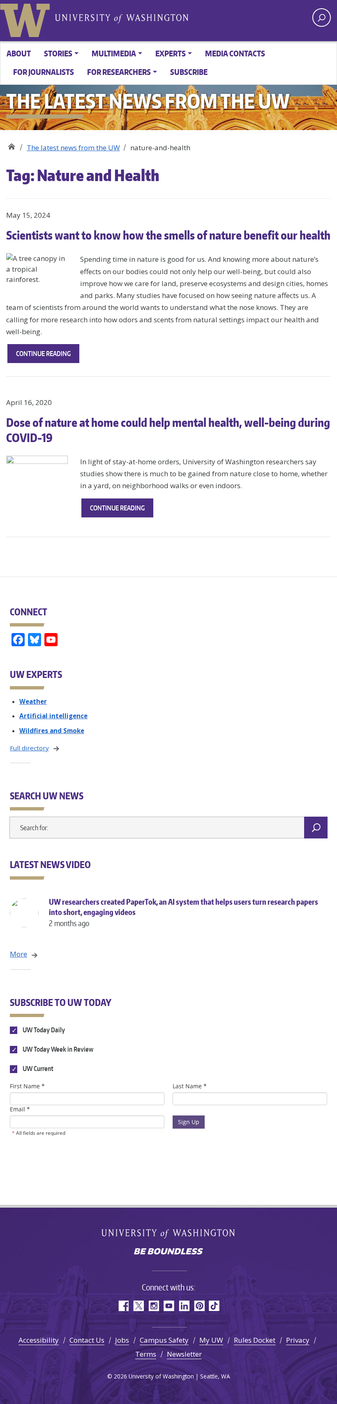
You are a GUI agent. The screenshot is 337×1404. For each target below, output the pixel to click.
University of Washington (26, 18)
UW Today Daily (43, 1030)
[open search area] (321, 17)
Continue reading (47, 356)
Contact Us (86, 1340)
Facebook (123, 1305)
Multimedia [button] (114, 53)
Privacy (297, 1340)
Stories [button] (58, 53)
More (18, 954)
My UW (211, 1340)
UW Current (37, 1068)
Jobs (122, 1340)
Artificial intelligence (53, 716)
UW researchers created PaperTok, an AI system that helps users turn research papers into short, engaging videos (183, 912)
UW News (11, 144)
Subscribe (189, 72)
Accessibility (38, 1340)
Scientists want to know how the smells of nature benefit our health (168, 235)
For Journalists (43, 72)
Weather (33, 701)
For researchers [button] (119, 72)
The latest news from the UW (73, 147)
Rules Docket (254, 1340)
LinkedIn (183, 1305)
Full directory (29, 748)
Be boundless (168, 1252)
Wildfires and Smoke (51, 730)
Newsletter (184, 1354)
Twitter (138, 1305)
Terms (145, 1354)
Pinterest (199, 1305)
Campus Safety (164, 1340)
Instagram (153, 1305)
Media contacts (235, 53)
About (19, 53)
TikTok (214, 1305)
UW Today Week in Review (57, 1049)
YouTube (168, 1305)
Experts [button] (170, 53)
